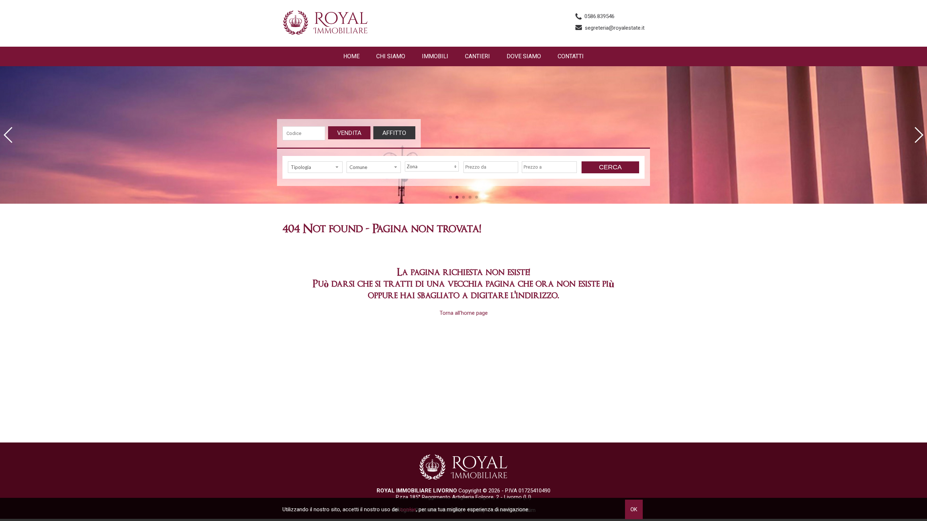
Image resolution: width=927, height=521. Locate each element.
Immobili (435, 56)
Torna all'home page (464, 313)
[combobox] (315, 167)
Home (351, 56)
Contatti (571, 56)
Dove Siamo (524, 56)
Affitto (394, 132)
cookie (408, 509)
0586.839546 (599, 16)
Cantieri (477, 56)
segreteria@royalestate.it (615, 28)
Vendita (349, 132)
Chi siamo (390, 56)
